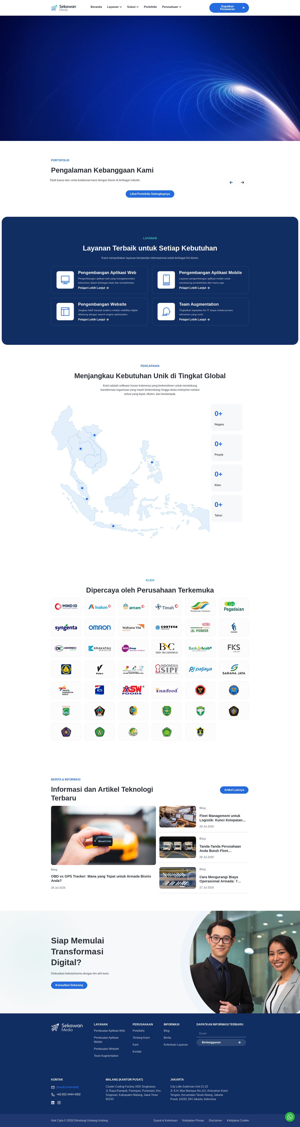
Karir (136, 1044)
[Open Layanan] (120, 7)
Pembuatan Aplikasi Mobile (106, 1039)
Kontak (137, 1051)
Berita (167, 1037)
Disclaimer (215, 1120)
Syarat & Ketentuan (165, 1120)
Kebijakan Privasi (193, 1120)
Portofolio (138, 1030)
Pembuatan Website (106, 1048)
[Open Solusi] (137, 7)
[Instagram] (59, 1102)
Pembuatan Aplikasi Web (109, 1030)
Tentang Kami (141, 1037)
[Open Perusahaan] (180, 7)
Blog (166, 1030)
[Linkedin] (53, 1102)
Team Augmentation (199, 304)
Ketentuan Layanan (176, 1044)
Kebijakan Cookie (238, 1120)
